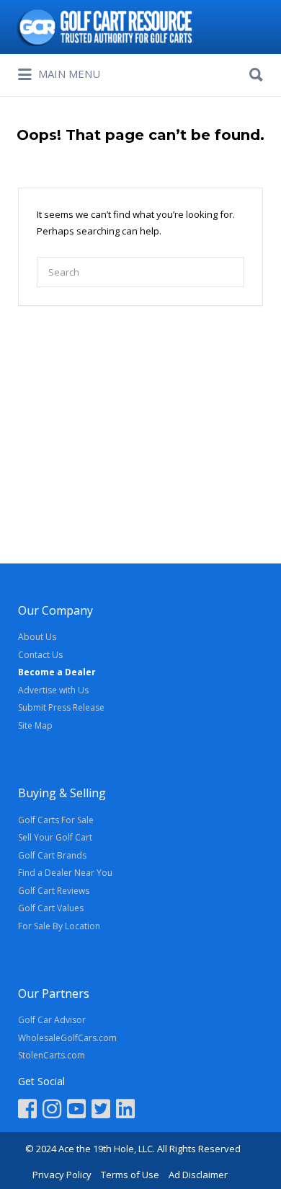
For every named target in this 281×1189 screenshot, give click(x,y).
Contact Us (40, 655)
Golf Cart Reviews (53, 891)
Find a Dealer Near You (65, 872)
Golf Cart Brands (52, 855)
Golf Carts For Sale (56, 820)
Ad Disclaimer (198, 1174)
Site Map (35, 725)
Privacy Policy (62, 1174)
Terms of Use (130, 1174)
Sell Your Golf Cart (55, 837)
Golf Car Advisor (52, 1020)
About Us (37, 637)
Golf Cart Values (51, 908)
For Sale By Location (59, 926)
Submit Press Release (61, 707)
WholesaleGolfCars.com (67, 1038)
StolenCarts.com (51, 1055)
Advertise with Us (53, 690)
